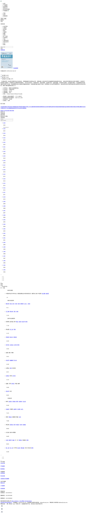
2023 (4, 137)
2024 (4, 133)
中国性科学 (3, 108)
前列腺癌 (23, 106)
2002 (4, 233)
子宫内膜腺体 (9, 108)
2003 (4, 228)
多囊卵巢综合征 (43, 106)
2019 (4, 155)
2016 (4, 169)
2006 (4, 215)
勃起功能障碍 (13, 106)
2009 (4, 201)
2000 (4, 242)
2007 (4, 210)
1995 (4, 265)
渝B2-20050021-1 (15, 501)
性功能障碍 (23, 108)
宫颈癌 (71, 106)
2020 (4, 151)
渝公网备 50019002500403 (26, 501)
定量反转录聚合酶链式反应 (79, 106)
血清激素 (67, 106)
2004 (4, 224)
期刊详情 (12, 110)
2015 (4, 174)
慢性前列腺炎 (55, 106)
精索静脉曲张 (62, 106)
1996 (4, 260)
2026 (4, 122)
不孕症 (26, 106)
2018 (4, 160)
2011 (4, 192)
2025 (4, 128)
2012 (4, 187)
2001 (4, 237)
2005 (4, 219)
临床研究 (14, 108)
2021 (4, 146)
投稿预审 (16, 68)
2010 (4, 196)
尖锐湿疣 (3, 106)
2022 (4, 142)
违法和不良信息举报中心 (6, 502)
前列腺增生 (49, 106)
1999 (4, 246)
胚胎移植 (37, 106)
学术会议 (19, 108)
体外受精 (19, 106)
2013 (4, 183)
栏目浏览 (7, 110)
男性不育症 (7, 106)
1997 (4, 256)
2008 (4, 206)
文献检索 (3, 49)
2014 (4, 178)
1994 (4, 269)
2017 (4, 165)
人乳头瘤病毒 (31, 106)
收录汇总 (3, 110)
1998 (4, 251)
